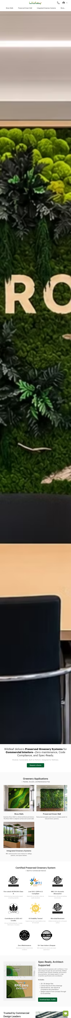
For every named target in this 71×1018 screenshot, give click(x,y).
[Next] (63, 377)
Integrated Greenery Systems (19, 851)
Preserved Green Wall (52, 814)
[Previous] (7, 377)
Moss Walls (18, 814)
